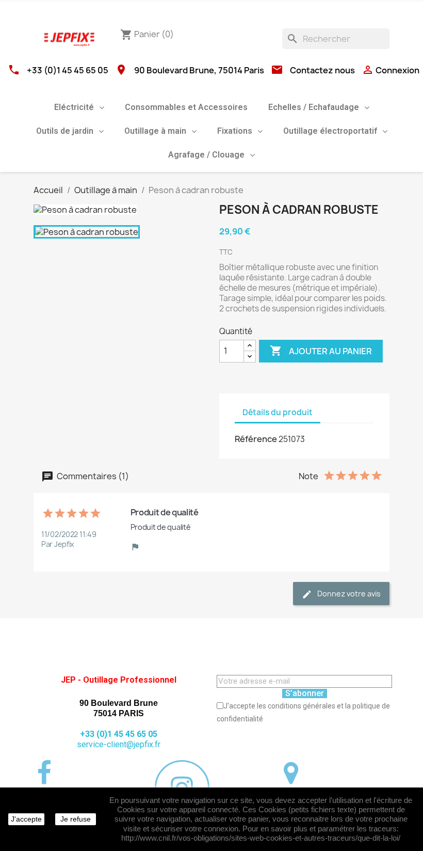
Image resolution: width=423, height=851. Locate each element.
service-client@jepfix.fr (118, 744)
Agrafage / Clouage (206, 155)
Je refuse (75, 819)
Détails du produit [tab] (277, 412)
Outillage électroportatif (330, 131)
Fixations (234, 131)
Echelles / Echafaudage (313, 107)
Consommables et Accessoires (186, 107)
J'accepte (26, 819)
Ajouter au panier (321, 350)
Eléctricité (74, 107)
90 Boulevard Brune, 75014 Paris (199, 70)
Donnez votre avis (348, 593)
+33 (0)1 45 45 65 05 (67, 70)
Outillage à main (155, 131)
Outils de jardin (64, 131)
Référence (256, 439)
